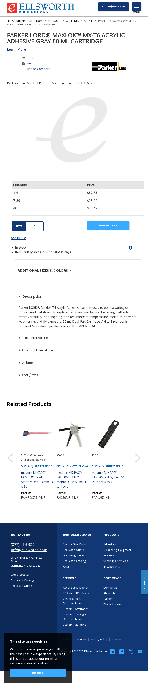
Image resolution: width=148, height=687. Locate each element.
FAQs (66, 566)
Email (29, 63)
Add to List (18, 238)
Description (31, 296)
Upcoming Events (74, 555)
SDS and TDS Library (76, 593)
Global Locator (112, 604)
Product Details (34, 337)
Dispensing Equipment (117, 550)
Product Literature (36, 350)
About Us (109, 593)
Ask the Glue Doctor (75, 544)
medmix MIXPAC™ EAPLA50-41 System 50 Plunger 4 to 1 (108, 477)
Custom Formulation (76, 609)
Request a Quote (73, 550)
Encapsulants (111, 566)
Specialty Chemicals (115, 561)
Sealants (108, 555)
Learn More (16, 49)
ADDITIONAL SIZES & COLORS (43, 270)
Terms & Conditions (73, 639)
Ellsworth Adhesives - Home (25, 20)
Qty (19, 226)
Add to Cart (108, 225)
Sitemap (116, 639)
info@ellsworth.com (29, 549)
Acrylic (88, 20)
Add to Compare (38, 69)
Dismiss (37, 672)
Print (29, 58)
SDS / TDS (29, 375)
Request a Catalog (74, 561)
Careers (108, 598)
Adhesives (72, 20)
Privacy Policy (98, 639)
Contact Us (110, 587)
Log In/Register (113, 6)
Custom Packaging (74, 624)
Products (54, 20)
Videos (26, 362)
